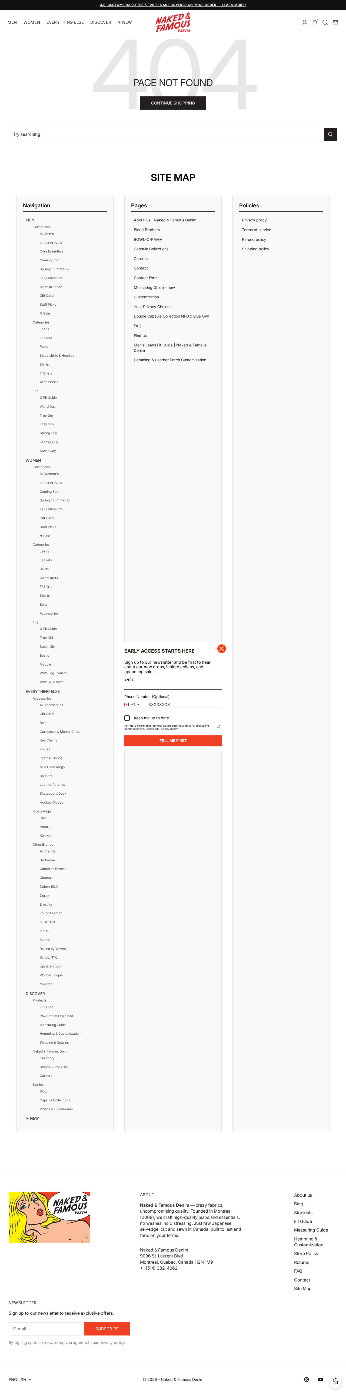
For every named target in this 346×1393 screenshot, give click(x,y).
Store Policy (306, 1253)
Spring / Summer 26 (55, 269)
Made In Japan (51, 287)
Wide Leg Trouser (53, 673)
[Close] (221, 648)
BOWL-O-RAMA (148, 239)
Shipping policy (255, 249)
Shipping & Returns (54, 1042)
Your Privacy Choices (152, 306)
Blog (43, 1091)
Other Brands (43, 844)
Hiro (43, 818)
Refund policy (254, 239)
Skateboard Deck (53, 793)
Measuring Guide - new (154, 287)
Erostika (46, 904)
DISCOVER (100, 22)
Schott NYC (49, 957)
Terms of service (256, 229)
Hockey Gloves (51, 802)
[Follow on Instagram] (306, 1379)
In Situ (44, 931)
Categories (41, 322)
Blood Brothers (147, 229)
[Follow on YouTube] (320, 1379)
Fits (35, 391)
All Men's (47, 234)
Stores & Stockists (54, 1067)
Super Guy (48, 451)
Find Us (140, 335)
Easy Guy (47, 424)
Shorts (45, 595)
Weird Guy (48, 406)
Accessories (49, 382)
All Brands (47, 851)
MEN (12, 22)
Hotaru (45, 827)
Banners (46, 776)
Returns (301, 1262)
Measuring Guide (53, 1025)
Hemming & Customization (60, 1033)
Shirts (44, 364)
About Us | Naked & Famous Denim (165, 220)
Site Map (303, 1288)
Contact (141, 268)
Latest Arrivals (51, 243)
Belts (43, 604)
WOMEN (32, 22)
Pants (44, 347)
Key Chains (48, 740)
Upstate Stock (50, 966)
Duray (44, 895)
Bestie (44, 655)
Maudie (45, 664)
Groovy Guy (49, 442)
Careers (46, 1076)
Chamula (47, 878)
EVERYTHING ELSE (65, 22)
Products (39, 1000)
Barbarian (47, 860)
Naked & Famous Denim (51, 1051)
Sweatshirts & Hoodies (57, 355)
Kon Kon (46, 836)
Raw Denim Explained (56, 1016)
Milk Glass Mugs (52, 767)
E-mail (129, 679)
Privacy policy (254, 220)
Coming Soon (50, 260)
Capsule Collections (55, 1100)
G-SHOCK (47, 922)
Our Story (47, 1058)
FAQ (137, 325)
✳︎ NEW (125, 22)
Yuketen (46, 984)
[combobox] (134, 704)
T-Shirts (46, 373)
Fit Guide (46, 1007)
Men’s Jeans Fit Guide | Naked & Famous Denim (170, 348)
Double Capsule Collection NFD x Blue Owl (171, 316)
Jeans (44, 329)
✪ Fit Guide (48, 398)
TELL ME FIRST (173, 740)
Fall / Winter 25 (51, 278)
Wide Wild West (52, 682)
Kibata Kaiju (42, 811)
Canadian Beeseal (53, 869)
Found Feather (51, 913)
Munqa (45, 940)
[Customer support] (336, 1383)
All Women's (49, 474)
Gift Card (47, 296)
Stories (38, 1084)
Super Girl (47, 647)
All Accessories (51, 705)
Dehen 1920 (49, 887)
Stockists (303, 1212)
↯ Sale (45, 313)
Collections (41, 227)
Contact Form (146, 277)
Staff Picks (48, 304)
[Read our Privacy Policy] (218, 726)
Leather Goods (51, 758)
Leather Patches (52, 784)
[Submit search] (330, 134)
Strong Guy (48, 433)
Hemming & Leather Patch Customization (170, 359)
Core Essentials (51, 251)
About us (303, 1195)
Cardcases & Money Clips (59, 732)
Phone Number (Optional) (146, 696)
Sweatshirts (49, 578)
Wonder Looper (51, 975)
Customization (146, 297)
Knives (45, 749)
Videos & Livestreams (56, 1109)
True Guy (47, 415)
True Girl (46, 638)
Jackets (46, 338)
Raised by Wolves (53, 949)
